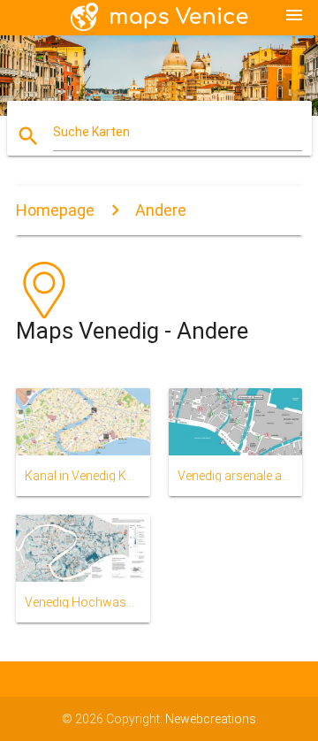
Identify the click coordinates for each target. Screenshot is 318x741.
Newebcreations (210, 719)
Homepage (55, 210)
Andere (160, 210)
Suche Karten (91, 132)
